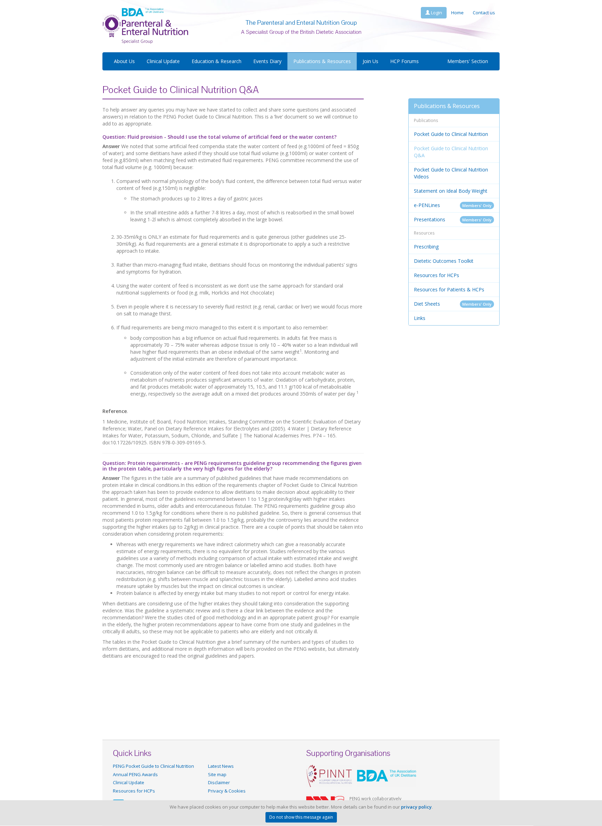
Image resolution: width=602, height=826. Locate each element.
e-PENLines (453, 205)
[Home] (145, 25)
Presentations (453, 219)
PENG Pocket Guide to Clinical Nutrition (153, 766)
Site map (217, 774)
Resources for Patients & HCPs (449, 289)
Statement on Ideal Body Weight (450, 191)
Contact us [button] (484, 12)
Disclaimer (219, 782)
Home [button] (457, 12)
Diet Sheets (453, 303)
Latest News (221, 766)
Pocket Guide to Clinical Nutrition (451, 134)
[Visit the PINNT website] (329, 775)
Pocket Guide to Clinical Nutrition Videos (451, 173)
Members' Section (467, 61)
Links (419, 318)
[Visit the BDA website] (386, 775)
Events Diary (267, 61)
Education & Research (216, 61)
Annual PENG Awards (135, 774)
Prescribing (426, 246)
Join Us (370, 61)
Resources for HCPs (436, 275)
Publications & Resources (322, 61)
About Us (124, 61)
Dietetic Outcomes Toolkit (443, 261)
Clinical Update (163, 61)
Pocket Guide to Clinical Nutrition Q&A (451, 152)
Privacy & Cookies (227, 791)
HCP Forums (404, 61)
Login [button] (436, 12)
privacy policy (416, 807)
